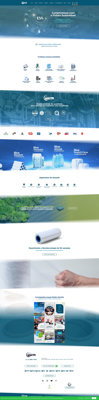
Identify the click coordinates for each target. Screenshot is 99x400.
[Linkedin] (43, 381)
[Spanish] (77, 5)
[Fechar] (97, 398)
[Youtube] (52, 381)
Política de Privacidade (58, 398)
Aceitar (94, 398)
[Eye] (70, 385)
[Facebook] (56, 381)
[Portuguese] (73, 5)
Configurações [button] (80, 398)
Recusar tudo (87, 398)
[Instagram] (47, 381)
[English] (75, 5)
